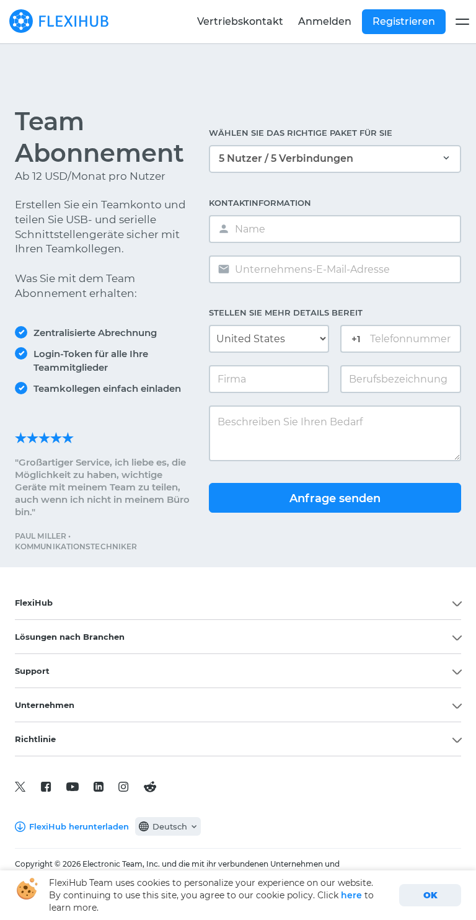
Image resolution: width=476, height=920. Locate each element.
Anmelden (324, 21)
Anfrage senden (335, 498)
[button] (238, 602)
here (351, 895)
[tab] (238, 602)
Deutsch (169, 826)
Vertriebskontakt (240, 21)
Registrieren (403, 21)
